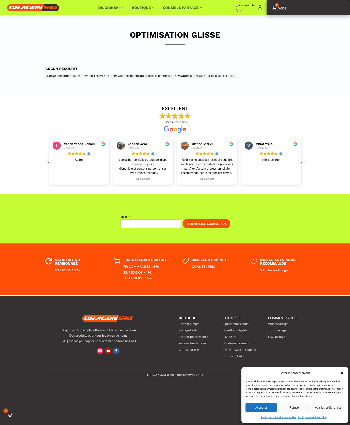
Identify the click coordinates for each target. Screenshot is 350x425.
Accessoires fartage (192, 343)
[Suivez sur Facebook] (116, 351)
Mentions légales (235, 330)
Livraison (229, 336)
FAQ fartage (276, 336)
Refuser (294, 407)
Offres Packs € (189, 349)
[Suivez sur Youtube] (108, 351)
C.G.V (227, 349)
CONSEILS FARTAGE (180, 7)
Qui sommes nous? (236, 324)
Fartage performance (193, 336)
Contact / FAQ (233, 356)
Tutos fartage (277, 330)
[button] (342, 373)
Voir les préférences (328, 407)
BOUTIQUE (141, 7)
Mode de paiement (236, 343)
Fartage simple (189, 324)
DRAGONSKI (109, 7)
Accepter (261, 407)
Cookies (250, 349)
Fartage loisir (188, 330)
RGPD (238, 349)
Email (124, 216)
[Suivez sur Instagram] (100, 351)
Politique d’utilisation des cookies (278, 417)
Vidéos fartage (278, 324)
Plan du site (187, 359)
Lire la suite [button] (143, 178)
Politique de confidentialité (312, 417)
